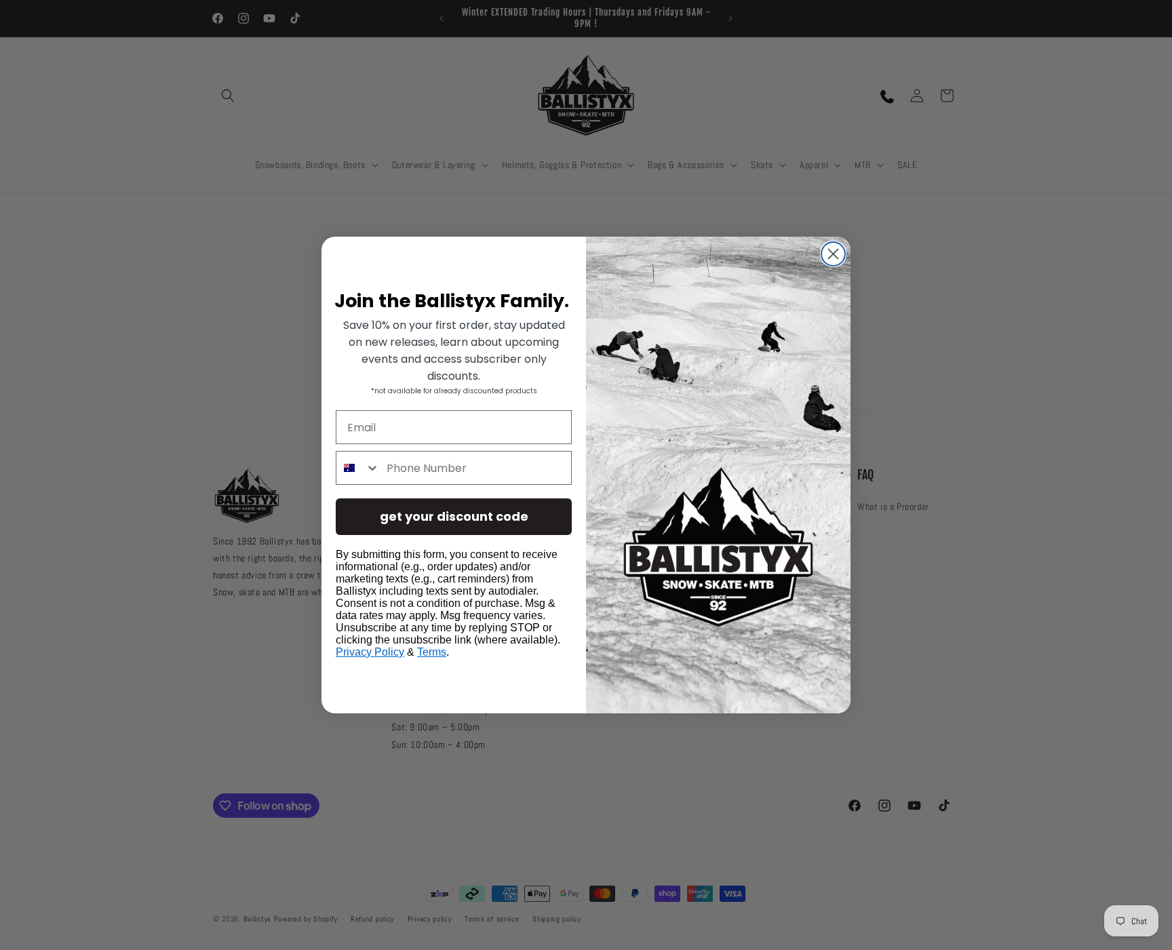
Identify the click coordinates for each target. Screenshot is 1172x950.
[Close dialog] (833, 254)
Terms (431, 652)
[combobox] (358, 468)
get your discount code (454, 516)
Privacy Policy (370, 652)
